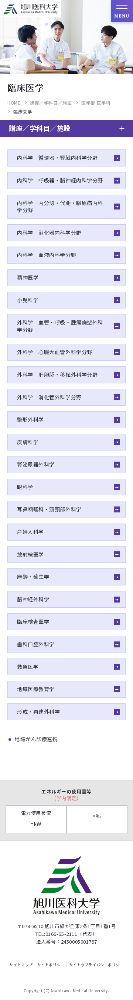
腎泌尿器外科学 (36, 464)
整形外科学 (30, 419)
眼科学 (25, 487)
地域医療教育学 (36, 689)
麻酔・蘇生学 (33, 576)
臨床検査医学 (33, 621)
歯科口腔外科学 (36, 644)
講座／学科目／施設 (51, 103)
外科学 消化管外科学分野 (49, 397)
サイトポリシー (51, 964)
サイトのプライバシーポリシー (96, 964)
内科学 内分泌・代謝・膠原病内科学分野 (60, 206)
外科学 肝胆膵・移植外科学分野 (57, 374)
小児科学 (27, 300)
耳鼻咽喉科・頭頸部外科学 (49, 509)
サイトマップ (21, 964)
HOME (13, 103)
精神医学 (27, 277)
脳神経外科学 (33, 599)
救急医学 (27, 666)
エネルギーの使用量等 (66, 795)
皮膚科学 (27, 442)
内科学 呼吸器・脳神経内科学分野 (60, 180)
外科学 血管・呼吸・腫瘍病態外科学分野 (60, 326)
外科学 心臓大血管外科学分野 (54, 352)
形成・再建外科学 (38, 711)
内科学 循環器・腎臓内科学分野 (57, 157)
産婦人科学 (30, 531)
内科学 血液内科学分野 (46, 254)
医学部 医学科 (95, 103)
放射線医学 (30, 554)
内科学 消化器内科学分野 (49, 232)
